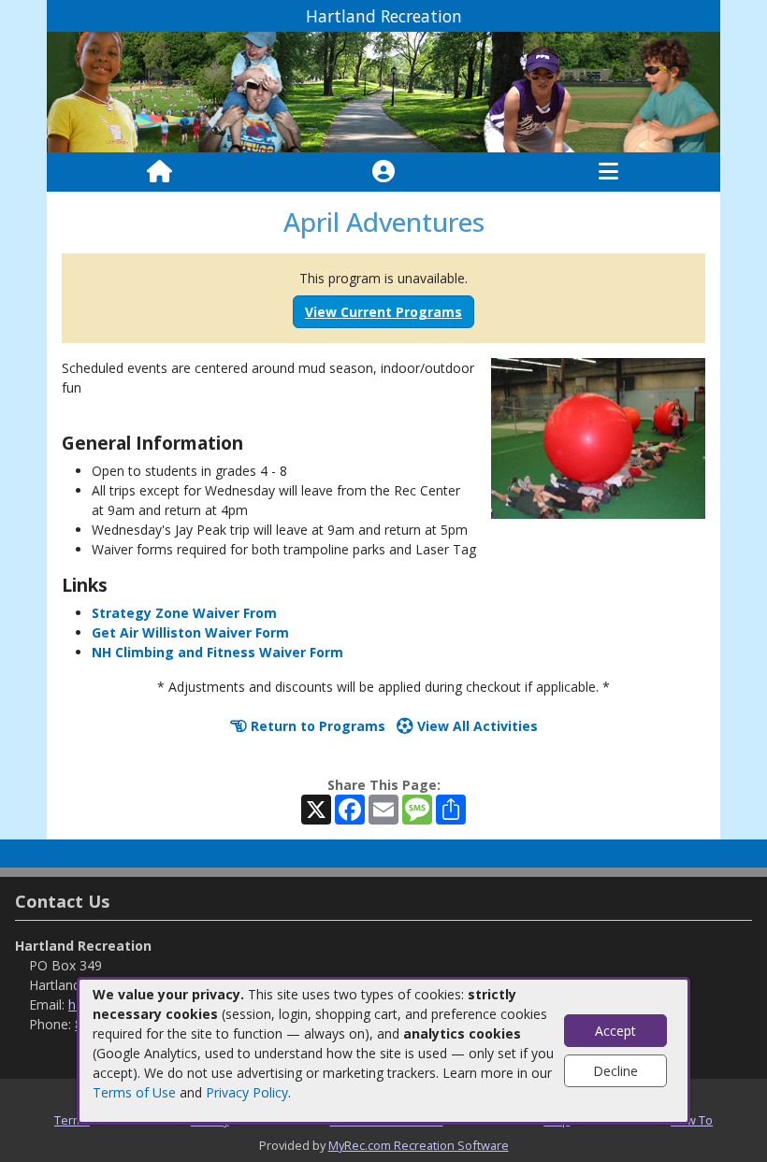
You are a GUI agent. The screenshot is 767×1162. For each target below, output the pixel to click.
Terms (72, 1120)
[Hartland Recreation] (383, 91)
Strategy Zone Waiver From (184, 613)
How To (692, 1120)
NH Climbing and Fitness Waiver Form (217, 652)
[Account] (383, 172)
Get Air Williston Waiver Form (190, 632)
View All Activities (475, 726)
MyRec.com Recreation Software (418, 1145)
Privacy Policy (247, 1092)
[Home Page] (159, 172)
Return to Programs (316, 726)
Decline (615, 1071)
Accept (615, 1031)
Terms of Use (134, 1092)
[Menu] (608, 172)
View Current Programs (383, 312)
